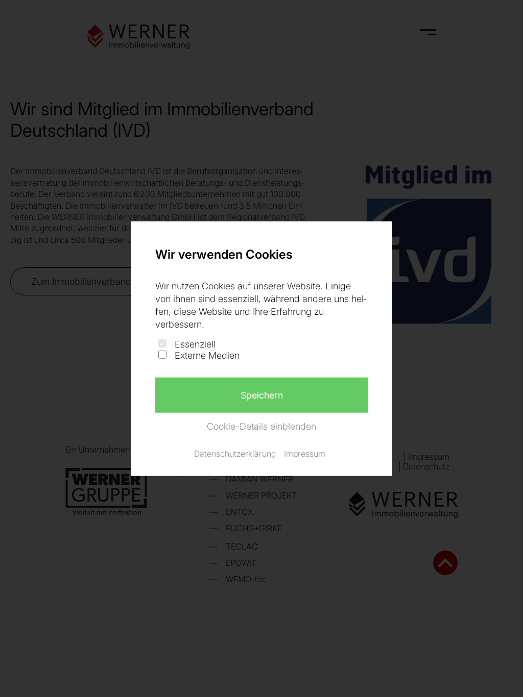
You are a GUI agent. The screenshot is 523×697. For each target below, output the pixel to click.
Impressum (304, 454)
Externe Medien (207, 355)
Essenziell (195, 344)
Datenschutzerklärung (235, 454)
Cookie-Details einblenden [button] (261, 425)
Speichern (262, 394)
